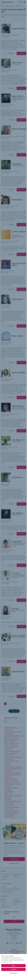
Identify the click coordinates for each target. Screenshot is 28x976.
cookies (7, 957)
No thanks (13, 969)
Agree (13, 965)
